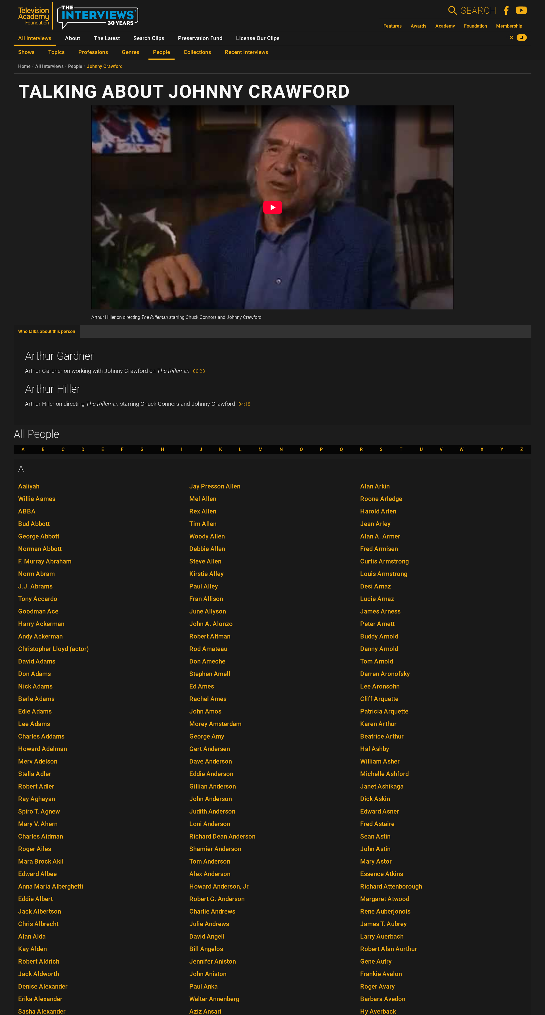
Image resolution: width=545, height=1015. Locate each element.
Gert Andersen (209, 748)
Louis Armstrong (383, 573)
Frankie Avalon (381, 973)
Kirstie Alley (206, 573)
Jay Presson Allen (214, 486)
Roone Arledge (381, 498)
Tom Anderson (209, 861)
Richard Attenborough (391, 886)
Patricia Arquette (384, 711)
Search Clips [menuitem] (148, 38)
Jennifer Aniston (212, 961)
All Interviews (49, 66)
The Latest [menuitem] (107, 38)
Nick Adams (35, 686)
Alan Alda (32, 936)
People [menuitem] (161, 52)
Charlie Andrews (212, 911)
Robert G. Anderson (217, 898)
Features (392, 26)
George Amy (206, 736)
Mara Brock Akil (41, 861)
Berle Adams (36, 698)
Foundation (475, 26)
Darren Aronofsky (385, 673)
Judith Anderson (212, 811)
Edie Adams (35, 711)
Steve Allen (205, 561)
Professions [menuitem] (93, 52)
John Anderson (210, 798)
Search (478, 10)
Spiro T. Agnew (39, 811)
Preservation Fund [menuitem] (200, 38)
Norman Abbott (40, 548)
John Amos (205, 711)
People (75, 66)
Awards (418, 26)
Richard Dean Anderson (222, 836)
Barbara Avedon (382, 998)
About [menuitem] (72, 38)
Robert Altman (209, 636)
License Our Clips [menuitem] (258, 38)
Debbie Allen (207, 548)
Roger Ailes (34, 848)
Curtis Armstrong (384, 561)
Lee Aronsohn (380, 686)
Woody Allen (207, 536)
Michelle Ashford (384, 773)
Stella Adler (34, 773)
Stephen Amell (209, 673)
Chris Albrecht (38, 923)
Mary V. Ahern (38, 823)
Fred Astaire (377, 823)
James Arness (380, 611)
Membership (509, 26)
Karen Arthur (378, 723)
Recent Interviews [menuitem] (246, 52)
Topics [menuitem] (56, 52)
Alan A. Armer (380, 536)
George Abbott (38, 536)
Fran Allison (206, 598)
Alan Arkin (375, 486)
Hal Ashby (374, 748)
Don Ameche (207, 661)
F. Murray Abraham (45, 561)
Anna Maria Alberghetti (50, 886)
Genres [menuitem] (130, 52)
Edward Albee (37, 873)
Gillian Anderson (212, 786)
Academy (445, 26)
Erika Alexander (40, 998)
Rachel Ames (208, 698)
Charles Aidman (40, 836)
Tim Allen (203, 523)
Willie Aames (36, 498)
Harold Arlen (378, 511)
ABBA (27, 511)
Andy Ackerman (40, 636)
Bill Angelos (206, 948)
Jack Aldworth (38, 973)
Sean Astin (375, 836)
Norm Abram (36, 573)
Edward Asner (379, 811)
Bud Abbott (34, 523)
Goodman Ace (38, 611)
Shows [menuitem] (26, 52)
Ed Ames (201, 686)
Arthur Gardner (59, 356)
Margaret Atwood (384, 898)
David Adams (36, 661)
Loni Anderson (209, 823)
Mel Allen (202, 498)
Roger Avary (377, 986)
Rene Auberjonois (385, 911)
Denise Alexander (43, 986)
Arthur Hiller (53, 389)
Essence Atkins (381, 873)
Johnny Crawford (105, 66)
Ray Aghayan (36, 798)
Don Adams (34, 673)
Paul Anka (203, 986)
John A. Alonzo (211, 623)
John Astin (375, 848)
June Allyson (207, 611)
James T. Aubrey (383, 923)
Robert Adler (36, 786)
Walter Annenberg (214, 998)
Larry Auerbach (382, 936)
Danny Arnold (379, 648)
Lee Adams (34, 723)
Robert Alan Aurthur (388, 948)
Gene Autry (376, 961)
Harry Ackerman (41, 623)
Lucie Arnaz (377, 598)
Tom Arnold (376, 661)
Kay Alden (32, 948)
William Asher (380, 761)
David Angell (207, 936)
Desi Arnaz (375, 586)
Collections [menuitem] (197, 52)
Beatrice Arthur (382, 736)
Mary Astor (376, 861)
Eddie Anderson (211, 773)
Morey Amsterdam (215, 723)
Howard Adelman (42, 748)
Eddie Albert (35, 898)
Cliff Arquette (379, 698)
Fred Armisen (379, 548)
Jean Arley (375, 523)
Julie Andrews (209, 923)
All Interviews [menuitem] (34, 38)
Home (24, 66)
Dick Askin (375, 798)
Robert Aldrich (38, 961)
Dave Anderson (210, 761)
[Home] (80, 18)
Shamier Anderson (215, 848)
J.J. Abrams (35, 586)
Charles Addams (41, 736)
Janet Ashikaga (382, 786)
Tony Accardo (37, 598)
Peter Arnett (377, 623)
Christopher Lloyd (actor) (53, 648)
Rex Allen (202, 511)
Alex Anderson (209, 873)
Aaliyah (28, 486)
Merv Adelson (37, 761)
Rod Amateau (208, 648)
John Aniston (208, 973)
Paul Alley (203, 586)
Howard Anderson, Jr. (219, 886)
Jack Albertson (39, 911)
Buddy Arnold (379, 636)
